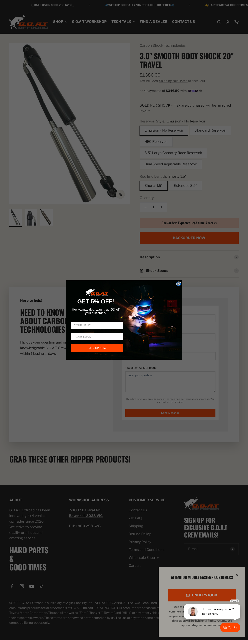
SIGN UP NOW (97, 348)
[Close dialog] (179, 284)
